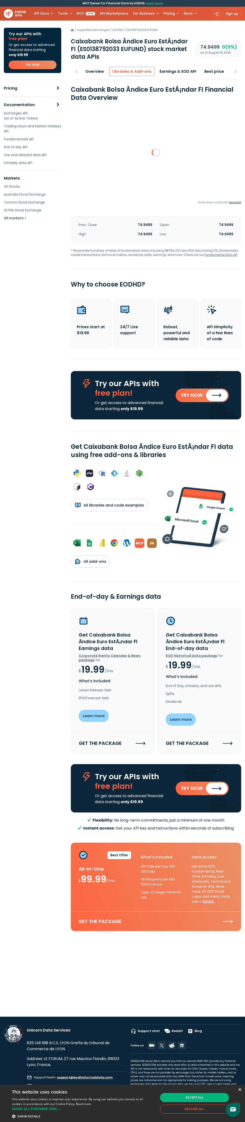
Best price (214, 71)
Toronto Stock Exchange (24, 202)
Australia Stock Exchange (25, 194)
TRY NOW (32, 65)
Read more (83, 1104)
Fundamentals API (19, 139)
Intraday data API (18, 162)
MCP (85, 13)
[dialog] (122, 1103)
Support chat (149, 1031)
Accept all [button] (195, 1097)
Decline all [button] (194, 1109)
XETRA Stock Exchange (22, 210)
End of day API (15, 147)
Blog (198, 1031)
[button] (83, 1108)
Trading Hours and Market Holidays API (32, 129)
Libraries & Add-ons (131, 71)
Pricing (10, 88)
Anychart (235, 202)
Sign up (232, 13)
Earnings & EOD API (178, 71)
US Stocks (12, 186)
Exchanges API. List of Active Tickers (21, 116)
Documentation (19, 104)
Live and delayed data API (25, 154)
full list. (208, 901)
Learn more (154, 3)
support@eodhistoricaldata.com (85, 1077)
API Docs (41, 13)
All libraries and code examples (113, 505)
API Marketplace (114, 13)
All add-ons (94, 561)
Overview (94, 71)
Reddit (177, 1031)
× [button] (239, 1090)
